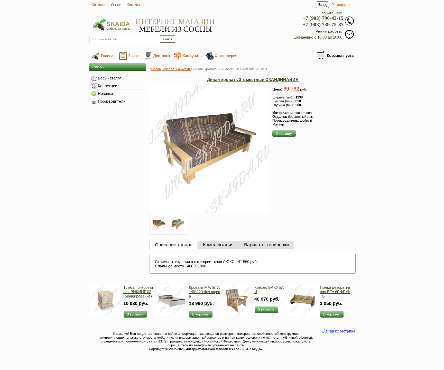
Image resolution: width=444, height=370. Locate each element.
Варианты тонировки (266, 244)
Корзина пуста (340, 55)
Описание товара (173, 244)
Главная (108, 55)
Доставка (161, 55)
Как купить (192, 55)
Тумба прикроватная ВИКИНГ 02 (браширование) (138, 291)
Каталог (99, 5)
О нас (116, 5)
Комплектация (218, 244)
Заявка (134, 55)
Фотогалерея (226, 55)
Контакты (135, 5)
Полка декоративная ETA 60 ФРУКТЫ (335, 291)
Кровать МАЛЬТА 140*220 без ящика (204, 291)
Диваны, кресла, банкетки (170, 69)
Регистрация (342, 5)
